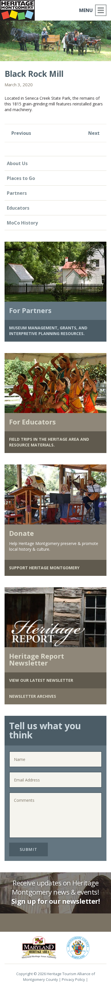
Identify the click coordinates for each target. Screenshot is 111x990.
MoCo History (22, 223)
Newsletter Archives (32, 696)
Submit (29, 849)
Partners (17, 193)
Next (94, 133)
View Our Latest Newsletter (41, 680)
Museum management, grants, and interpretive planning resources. (48, 330)
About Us (17, 163)
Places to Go (21, 178)
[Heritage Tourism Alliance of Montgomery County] (20, 9)
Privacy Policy (73, 979)
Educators (18, 208)
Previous (20, 133)
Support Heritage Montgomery (44, 567)
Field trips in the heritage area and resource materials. (49, 442)
